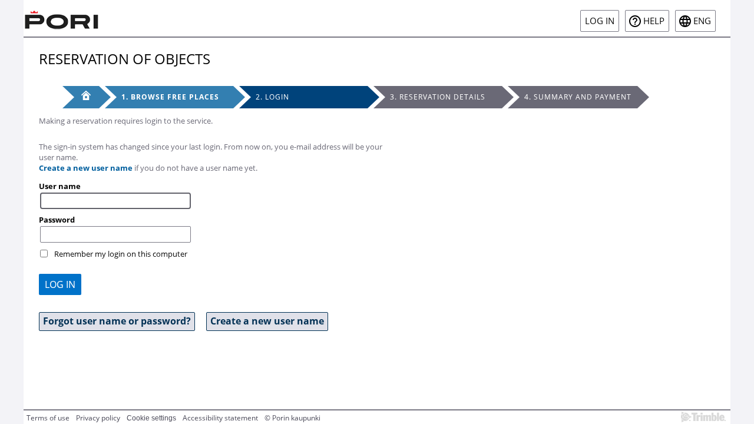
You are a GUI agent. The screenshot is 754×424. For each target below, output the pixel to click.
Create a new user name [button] (267, 320)
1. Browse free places (170, 97)
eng (702, 21)
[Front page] (80, 97)
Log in (599, 21)
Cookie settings (151, 418)
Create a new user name (86, 168)
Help (653, 21)
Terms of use (48, 417)
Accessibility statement (220, 417)
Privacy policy (98, 417)
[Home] (62, 18)
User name (60, 186)
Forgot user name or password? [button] (117, 320)
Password (57, 219)
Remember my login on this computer (120, 254)
